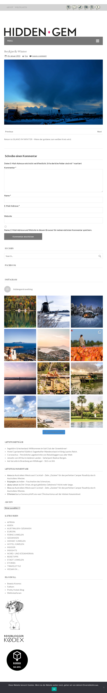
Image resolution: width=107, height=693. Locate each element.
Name (7, 196)
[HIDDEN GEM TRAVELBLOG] (40, 35)
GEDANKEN (13, 538)
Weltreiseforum (14, 593)
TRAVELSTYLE (14, 566)
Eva (26, 56)
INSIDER (11, 547)
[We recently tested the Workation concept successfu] (20, 312)
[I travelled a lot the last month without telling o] (53, 412)
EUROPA (11, 531)
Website (8, 216)
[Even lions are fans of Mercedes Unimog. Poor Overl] (53, 378)
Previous (9, 132)
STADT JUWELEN (15, 559)
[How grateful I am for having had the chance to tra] (53, 345)
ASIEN (10, 525)
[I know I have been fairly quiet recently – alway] (20, 378)
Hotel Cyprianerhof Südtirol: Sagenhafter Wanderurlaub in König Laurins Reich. (42, 451)
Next (99, 132)
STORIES (11, 563)
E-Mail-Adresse (12, 206)
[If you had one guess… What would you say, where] (87, 378)
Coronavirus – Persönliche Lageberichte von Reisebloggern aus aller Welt (39, 454)
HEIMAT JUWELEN (16, 541)
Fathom (10, 586)
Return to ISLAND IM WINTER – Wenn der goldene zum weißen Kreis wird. (37, 139)
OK (54, 689)
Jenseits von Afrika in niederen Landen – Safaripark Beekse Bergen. (37, 458)
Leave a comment (39, 56)
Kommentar (10, 168)
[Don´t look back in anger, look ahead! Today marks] (20, 345)
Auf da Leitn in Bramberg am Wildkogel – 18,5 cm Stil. (31, 461)
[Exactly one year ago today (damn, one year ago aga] (53, 312)
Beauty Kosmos (14, 583)
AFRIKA (11, 522)
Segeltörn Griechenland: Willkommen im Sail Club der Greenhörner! (37, 448)
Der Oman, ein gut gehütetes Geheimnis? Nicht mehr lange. (47, 484)
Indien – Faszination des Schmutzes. (34, 481)
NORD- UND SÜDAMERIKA (20, 553)
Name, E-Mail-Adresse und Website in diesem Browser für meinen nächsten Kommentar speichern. (48, 230)
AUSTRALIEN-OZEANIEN (19, 528)
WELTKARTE (21, 7)
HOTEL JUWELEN (15, 544)
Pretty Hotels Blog (15, 589)
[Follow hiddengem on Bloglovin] (14, 629)
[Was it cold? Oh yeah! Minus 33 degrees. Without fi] (87, 312)
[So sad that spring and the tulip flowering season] (87, 345)
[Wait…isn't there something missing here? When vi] (20, 412)
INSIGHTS (12, 550)
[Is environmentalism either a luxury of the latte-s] (87, 412)
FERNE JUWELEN (15, 534)
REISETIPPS (12, 556)
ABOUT (10, 7)
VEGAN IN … (13, 569)
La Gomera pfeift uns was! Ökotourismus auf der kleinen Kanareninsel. (49, 494)
